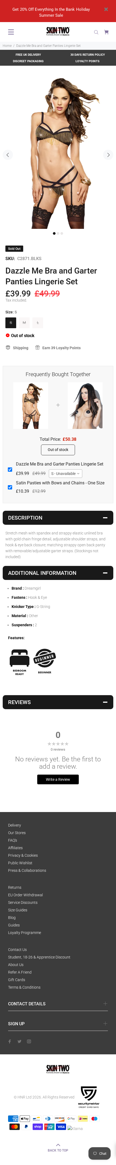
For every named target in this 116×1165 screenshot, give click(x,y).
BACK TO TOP (58, 1150)
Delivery (14, 825)
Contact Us (17, 949)
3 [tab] (61, 233)
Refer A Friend (20, 972)
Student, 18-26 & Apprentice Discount (39, 957)
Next (108, 155)
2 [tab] (58, 233)
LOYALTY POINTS (88, 61)
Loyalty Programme (24, 932)
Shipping (20, 348)
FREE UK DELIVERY (28, 55)
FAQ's (12, 840)
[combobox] (65, 473)
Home (7, 46)
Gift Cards (16, 980)
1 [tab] (54, 233)
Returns (14, 887)
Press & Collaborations (27, 870)
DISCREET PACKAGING (28, 61)
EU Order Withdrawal (25, 895)
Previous (8, 155)
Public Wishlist (20, 863)
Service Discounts (22, 902)
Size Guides (17, 910)
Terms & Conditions (24, 987)
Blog (12, 917)
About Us (15, 965)
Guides (14, 925)
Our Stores (17, 833)
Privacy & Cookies (23, 855)
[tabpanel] (58, 152)
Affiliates (15, 848)
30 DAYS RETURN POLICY (87, 55)
